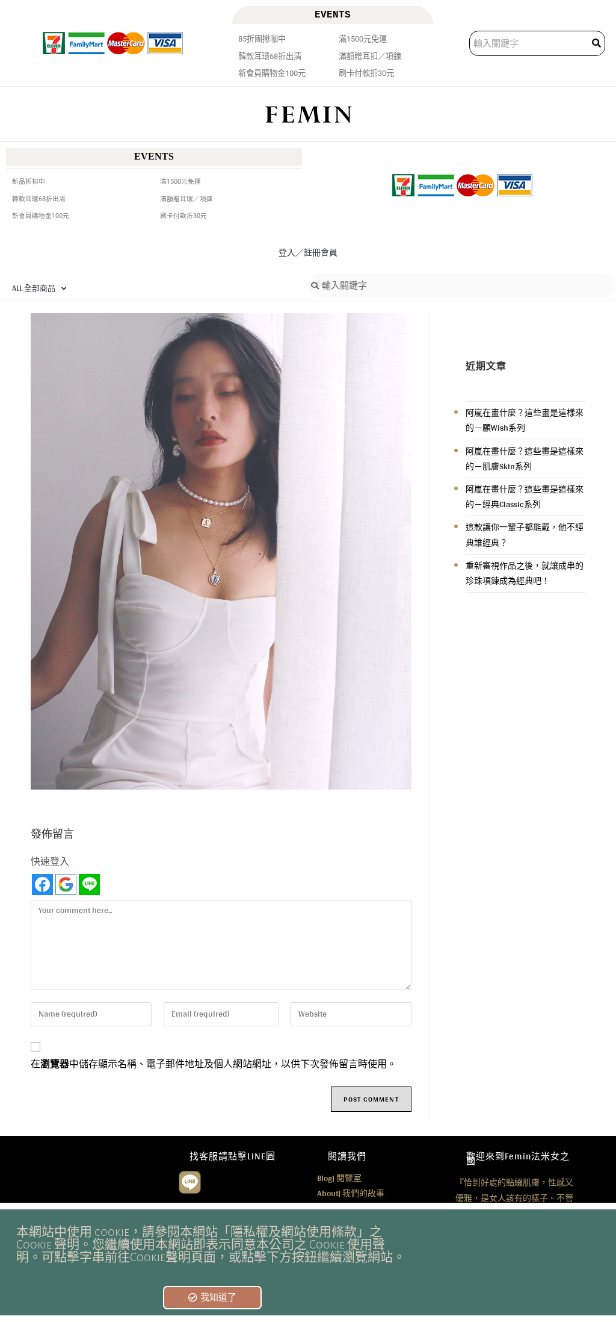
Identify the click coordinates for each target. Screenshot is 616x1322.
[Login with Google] (65, 884)
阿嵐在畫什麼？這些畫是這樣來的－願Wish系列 (525, 420)
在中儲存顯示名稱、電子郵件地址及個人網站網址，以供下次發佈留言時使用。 (213, 1064)
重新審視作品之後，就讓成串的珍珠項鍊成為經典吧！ (525, 573)
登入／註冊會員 (308, 252)
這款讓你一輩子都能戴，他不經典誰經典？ (525, 534)
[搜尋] (597, 43)
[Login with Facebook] (42, 884)
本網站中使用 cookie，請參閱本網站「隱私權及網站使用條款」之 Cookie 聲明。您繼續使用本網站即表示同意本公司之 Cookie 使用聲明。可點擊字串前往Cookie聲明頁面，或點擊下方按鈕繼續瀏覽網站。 (210, 1245)
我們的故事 (350, 1193)
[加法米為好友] (190, 1181)
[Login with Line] (89, 884)
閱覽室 (339, 1178)
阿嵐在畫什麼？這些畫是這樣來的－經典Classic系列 (525, 496)
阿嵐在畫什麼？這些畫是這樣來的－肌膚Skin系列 (525, 458)
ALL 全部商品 (33, 288)
